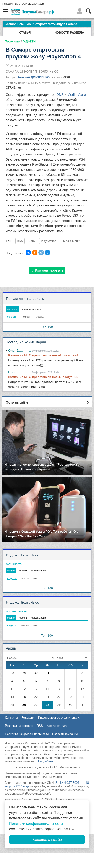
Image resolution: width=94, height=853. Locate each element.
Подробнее (45, 761)
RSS (40, 725)
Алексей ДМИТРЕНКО (34, 77)
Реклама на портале (19, 725)
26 (24, 704)
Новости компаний (65, 734)
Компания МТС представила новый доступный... (44, 355)
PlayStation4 (49, 241)
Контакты (11, 717)
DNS (60, 95)
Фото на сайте (17, 402)
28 (47, 704)
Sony (32, 241)
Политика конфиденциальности (27, 734)
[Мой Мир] (47, 252)
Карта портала (57, 725)
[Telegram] (41, 252)
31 (47, 672)
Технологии (12, 41)
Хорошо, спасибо (47, 839)
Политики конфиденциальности (36, 824)
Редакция (27, 717)
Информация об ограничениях (59, 717)
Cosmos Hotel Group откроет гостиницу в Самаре (41, 24)
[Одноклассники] (34, 252)
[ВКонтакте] (28, 252)
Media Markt (76, 95)
